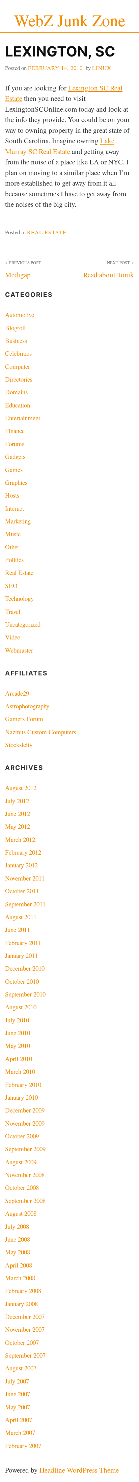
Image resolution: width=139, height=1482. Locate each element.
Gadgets (15, 456)
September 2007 (25, 1355)
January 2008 (21, 1303)
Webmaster (19, 650)
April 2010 (18, 1058)
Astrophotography (27, 706)
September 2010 (25, 994)
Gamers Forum (24, 718)
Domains (16, 392)
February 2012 (23, 852)
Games (14, 469)
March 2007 (20, 1432)
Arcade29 (17, 693)
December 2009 (25, 1110)
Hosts (12, 495)
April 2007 (18, 1419)
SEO (11, 585)
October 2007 (22, 1342)
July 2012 (17, 800)
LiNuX (101, 68)
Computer (17, 366)
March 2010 (20, 1071)
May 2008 (17, 1252)
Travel (12, 611)
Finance (15, 430)
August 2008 (20, 1213)
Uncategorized (22, 624)
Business (16, 340)
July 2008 (17, 1226)
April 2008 (18, 1265)
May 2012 (17, 826)
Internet (14, 508)
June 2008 (17, 1239)
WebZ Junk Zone (69, 20)
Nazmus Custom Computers (40, 732)
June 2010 (17, 1032)
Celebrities (18, 353)
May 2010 (17, 1045)
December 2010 (25, 968)
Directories (18, 379)
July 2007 (17, 1381)
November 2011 (25, 878)
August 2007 (20, 1368)
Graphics (16, 482)
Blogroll (15, 327)
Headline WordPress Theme (79, 1470)
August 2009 (20, 1162)
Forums (14, 443)
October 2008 (22, 1187)
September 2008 (25, 1200)
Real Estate (46, 232)
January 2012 (21, 865)
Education (17, 405)
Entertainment (22, 418)
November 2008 (25, 1174)
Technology (19, 598)
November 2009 (25, 1123)
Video (12, 637)
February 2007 (23, 1445)
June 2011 (17, 929)
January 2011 (21, 955)
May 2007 (17, 1407)
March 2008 (20, 1278)
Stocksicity (18, 744)
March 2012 (20, 839)
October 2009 (22, 1136)
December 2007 (25, 1316)
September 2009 (25, 1148)
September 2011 (25, 904)
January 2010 (21, 1097)
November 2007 (25, 1329)
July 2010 (17, 1020)
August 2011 (20, 916)
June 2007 (17, 1394)
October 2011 (22, 891)
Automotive (19, 314)
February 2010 (23, 1084)
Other (12, 547)
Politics (14, 559)
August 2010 (20, 1007)
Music (13, 534)
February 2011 (23, 942)
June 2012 (17, 813)
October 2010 (22, 981)
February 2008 (23, 1290)
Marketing (18, 521)
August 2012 (20, 787)
